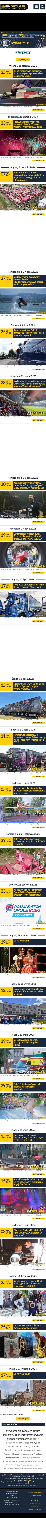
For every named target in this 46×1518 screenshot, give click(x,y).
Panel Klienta (34, 1500)
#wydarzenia (13, 1431)
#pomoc (36, 1446)
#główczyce (39, 1461)
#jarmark (29, 1458)
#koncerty (20, 1435)
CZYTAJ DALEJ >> (38, 110)
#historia (23, 1458)
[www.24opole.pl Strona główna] (14, 8)
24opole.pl (4, 33)
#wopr (17, 1468)
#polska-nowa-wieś (32, 1450)
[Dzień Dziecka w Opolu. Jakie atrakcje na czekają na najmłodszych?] (23, 1106)
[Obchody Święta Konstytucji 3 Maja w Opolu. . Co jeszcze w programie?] (23, 1252)
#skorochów (17, 1461)
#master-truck (12, 1450)
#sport (36, 1439)
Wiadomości (16, 33)
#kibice (39, 1468)
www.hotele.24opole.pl (35, 1495)
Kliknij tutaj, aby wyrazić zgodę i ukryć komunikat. (23, 1485)
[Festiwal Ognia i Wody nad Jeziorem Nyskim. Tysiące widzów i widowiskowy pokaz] (23, 143)
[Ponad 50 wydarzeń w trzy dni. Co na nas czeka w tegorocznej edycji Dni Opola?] (23, 1201)
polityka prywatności (23, 1483)
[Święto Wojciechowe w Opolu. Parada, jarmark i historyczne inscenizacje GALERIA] (23, 1303)
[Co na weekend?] (23, 960)
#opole (26, 1431)
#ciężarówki (25, 1439)
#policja (27, 1446)
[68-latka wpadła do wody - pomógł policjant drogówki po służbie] (23, 1061)
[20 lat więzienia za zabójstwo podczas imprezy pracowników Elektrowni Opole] (23, 92)
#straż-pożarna (11, 1465)
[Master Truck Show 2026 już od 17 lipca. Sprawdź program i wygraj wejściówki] (23, 705)
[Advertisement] (23, 243)
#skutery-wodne (9, 1468)
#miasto (15, 1458)
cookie (30, 1480)
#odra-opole (24, 1468)
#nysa (22, 1443)
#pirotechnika (8, 1461)
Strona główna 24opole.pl (35, 1492)
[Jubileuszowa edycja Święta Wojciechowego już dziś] (23, 1345)
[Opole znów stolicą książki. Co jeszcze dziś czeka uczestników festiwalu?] (23, 1011)
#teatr (9, 1458)
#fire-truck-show (28, 1461)
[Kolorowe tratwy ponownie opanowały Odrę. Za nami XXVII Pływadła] (23, 861)
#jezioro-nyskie (32, 1443)
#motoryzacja (35, 1435)
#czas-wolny (12, 1443)
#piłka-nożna (32, 1468)
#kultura (35, 1431)
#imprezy (27, 33)
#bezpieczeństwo (14, 1446)
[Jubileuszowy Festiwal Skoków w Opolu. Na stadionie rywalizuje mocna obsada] (23, 810)
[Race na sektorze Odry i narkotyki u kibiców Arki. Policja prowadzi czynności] (23, 354)
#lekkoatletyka (18, 1454)
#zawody (29, 1454)
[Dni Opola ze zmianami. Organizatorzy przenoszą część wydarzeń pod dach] (23, 1157)
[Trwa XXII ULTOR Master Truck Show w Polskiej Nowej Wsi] (23, 604)
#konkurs (8, 1454)
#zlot (21, 1450)
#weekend (38, 1454)
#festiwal (36, 1458)
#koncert (12, 1439)
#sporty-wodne (35, 1465)
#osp (18, 1465)
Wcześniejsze (23, 1419)
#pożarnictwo (25, 1465)
